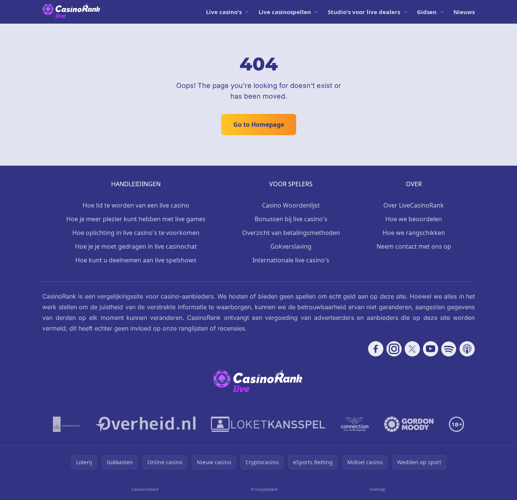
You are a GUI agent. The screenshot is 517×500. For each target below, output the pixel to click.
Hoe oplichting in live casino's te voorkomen (135, 232)
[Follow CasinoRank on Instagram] (394, 348)
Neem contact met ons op (414, 246)
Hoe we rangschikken (414, 232)
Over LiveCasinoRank (413, 205)
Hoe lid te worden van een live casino (136, 205)
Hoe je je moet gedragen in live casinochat (136, 246)
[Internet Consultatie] (145, 424)
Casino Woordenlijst (291, 205)
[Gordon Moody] (409, 424)
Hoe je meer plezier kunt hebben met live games (136, 219)
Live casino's (224, 12)
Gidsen (427, 12)
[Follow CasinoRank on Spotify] (448, 348)
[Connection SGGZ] (354, 424)
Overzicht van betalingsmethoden (291, 232)
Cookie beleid (144, 489)
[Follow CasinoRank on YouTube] (430, 348)
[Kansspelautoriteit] (66, 424)
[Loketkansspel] (268, 424)
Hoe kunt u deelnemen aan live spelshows (135, 260)
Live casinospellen (284, 12)
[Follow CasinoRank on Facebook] (375, 348)
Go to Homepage (258, 124)
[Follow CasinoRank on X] (412, 348)
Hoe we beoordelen (413, 219)
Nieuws (464, 12)
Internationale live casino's (290, 260)
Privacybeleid (264, 489)
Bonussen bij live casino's (291, 219)
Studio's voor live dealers (364, 12)
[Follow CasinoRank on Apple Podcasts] (467, 348)
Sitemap (378, 489)
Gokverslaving (290, 246)
